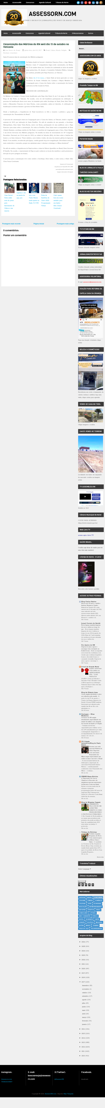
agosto (84, 1000)
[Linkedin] (93, 2)
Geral (98, 910)
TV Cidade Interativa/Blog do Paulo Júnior (91, 743)
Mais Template (68, 1094)
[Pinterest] (89, 2)
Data (90, 903)
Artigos (82, 897)
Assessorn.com (6, 1079)
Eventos (91, 910)
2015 (83, 1034)
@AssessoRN (59, 1079)
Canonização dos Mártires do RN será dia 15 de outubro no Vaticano (36, 46)
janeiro (84, 1024)
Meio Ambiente (84, 916)
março (84, 1017)
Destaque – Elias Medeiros (88, 715)
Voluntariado (96, 928)
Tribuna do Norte (62, 2)
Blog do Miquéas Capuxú (90, 802)
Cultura (52, 50)
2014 (83, 1038)
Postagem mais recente (11, 224)
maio (84, 1010)
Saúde (81, 925)
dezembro (86, 985)
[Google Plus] (85, 2)
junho (84, 1007)
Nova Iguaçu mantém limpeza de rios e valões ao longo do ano (90, 627)
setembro (85, 996)
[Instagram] (97, 2)
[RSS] (101, 2)
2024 (84, 951)
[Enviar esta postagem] (4, 176)
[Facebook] (82, 2)
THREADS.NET (6, 1082)
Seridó (88, 925)
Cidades (82, 900)
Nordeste (89, 919)
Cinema (90, 900)
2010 (83, 1056)
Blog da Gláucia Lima (89, 692)
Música (95, 916)
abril (84, 1014)
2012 (83, 1047)
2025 (84, 946)
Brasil (48, 50)
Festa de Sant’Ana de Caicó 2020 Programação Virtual (45, 200)
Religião (64, 50)
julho (84, 1003)
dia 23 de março (38, 78)
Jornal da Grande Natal (90, 667)
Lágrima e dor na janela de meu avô (21, 195)
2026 (84, 942)
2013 (83, 1042)
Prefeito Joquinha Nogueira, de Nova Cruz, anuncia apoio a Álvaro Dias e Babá (95, 838)
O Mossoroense (77, 33)
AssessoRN (16, 2)
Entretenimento (95, 906)
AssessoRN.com (52, 14)
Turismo (95, 925)
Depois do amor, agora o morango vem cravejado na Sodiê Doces (90, 649)
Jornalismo (83, 913)
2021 (83, 964)
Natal (81, 919)
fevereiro (85, 1021)
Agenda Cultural (45, 2)
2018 (83, 977)
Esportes (82, 910)
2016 (83, 1029)
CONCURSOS (98, 897)
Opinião (82, 922)
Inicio (6, 2)
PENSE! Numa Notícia (89, 777)
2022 (84, 960)
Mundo (58, 50)
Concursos (30, 2)
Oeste (97, 919)
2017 (83, 982)
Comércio (98, 900)
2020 (84, 969)
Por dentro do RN (88, 645)
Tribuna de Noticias (89, 832)
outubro (85, 993)
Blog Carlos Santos (88, 602)
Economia (97, 903)
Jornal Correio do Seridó (90, 623)
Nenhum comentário (10, 53)
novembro (86, 989)
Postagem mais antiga (65, 224)
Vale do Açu (84, 928)
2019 (83, 973)
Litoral (93, 913)
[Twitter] (78, 2)
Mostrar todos (100, 857)
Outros (90, 33)
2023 (84, 955)
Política (90, 922)
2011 (83, 1051)
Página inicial (39, 224)
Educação (83, 906)
